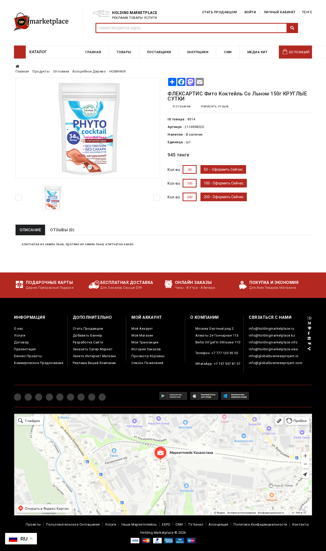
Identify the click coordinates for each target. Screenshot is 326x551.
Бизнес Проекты (28, 356)
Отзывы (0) (62, 230)
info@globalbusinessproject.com (275, 363)
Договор (21, 342)
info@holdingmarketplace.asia (273, 349)
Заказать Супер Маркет (93, 349)
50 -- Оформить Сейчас (223, 169)
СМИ (179, 524)
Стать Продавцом (88, 328)
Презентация (25, 349)
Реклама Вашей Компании (94, 363)
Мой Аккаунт (142, 328)
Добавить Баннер (87, 335)
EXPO (166, 524)
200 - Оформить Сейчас (223, 197)
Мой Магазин (142, 335)
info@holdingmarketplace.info (273, 342)
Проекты (33, 524)
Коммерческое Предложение (38, 363)
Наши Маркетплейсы (139, 524)
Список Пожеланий (147, 363)
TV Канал (195, 524)
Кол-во (174, 170)
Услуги (19, 335)
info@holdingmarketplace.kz (272, 335)
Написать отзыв (214, 106)
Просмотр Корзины (148, 356)
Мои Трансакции (144, 342)
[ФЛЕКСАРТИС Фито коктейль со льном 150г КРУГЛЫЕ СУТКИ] (52, 198)
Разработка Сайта (88, 342)
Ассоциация (218, 524)
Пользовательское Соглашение (73, 524)
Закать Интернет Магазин (94, 356)
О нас (18, 328)
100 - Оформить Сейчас (223, 183)
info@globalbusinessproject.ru (273, 356)
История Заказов (146, 349)
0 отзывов (182, 106)
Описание (30, 230)
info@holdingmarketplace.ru (271, 328)
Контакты (300, 524)
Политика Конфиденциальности (260, 524)
